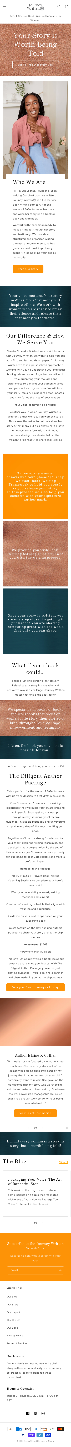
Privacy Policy (15, 1335)
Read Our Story (28, 269)
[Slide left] (28, 1223)
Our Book (12, 1327)
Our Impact (13, 1312)
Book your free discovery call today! (35, 987)
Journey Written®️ (31, 1441)
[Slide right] (43, 1223)
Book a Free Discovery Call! (36, 64)
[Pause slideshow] (67, 1128)
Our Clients (13, 1320)
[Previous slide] (28, 1128)
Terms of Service (17, 1343)
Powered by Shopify (46, 1441)
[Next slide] (43, 1128)
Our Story (12, 1304)
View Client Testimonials (35, 1113)
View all (63, 1162)
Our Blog (12, 1296)
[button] (4, 6)
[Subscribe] (60, 1270)
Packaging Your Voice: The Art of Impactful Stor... (35, 1181)
